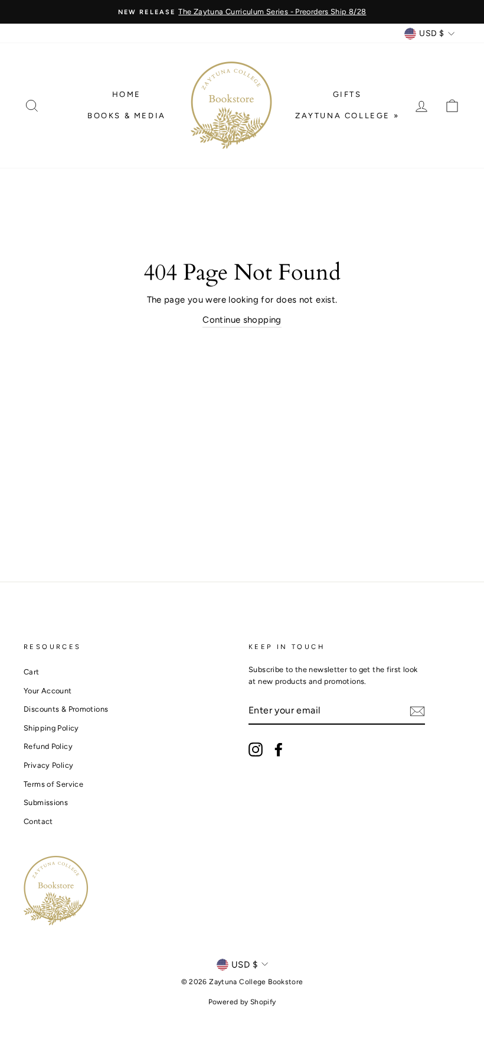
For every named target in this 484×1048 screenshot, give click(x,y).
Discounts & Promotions (66, 709)
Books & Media (126, 115)
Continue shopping (241, 319)
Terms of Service (53, 784)
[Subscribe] (417, 710)
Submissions (46, 802)
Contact (38, 821)
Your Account (48, 690)
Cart (32, 671)
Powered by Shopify (242, 1002)
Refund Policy (48, 746)
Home (126, 94)
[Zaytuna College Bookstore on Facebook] (279, 749)
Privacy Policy (48, 765)
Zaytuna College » (347, 115)
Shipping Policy (51, 727)
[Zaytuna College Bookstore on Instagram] (255, 749)
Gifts (347, 94)
